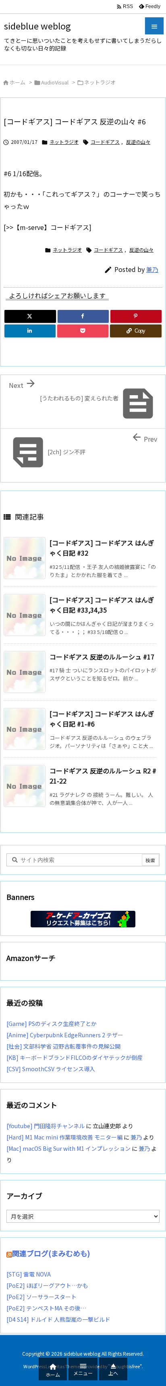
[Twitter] (30, 316)
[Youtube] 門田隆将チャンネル (45, 1126)
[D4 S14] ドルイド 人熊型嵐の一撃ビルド (58, 1319)
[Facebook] (83, 316)
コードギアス (105, 141)
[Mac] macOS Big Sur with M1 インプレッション (68, 1148)
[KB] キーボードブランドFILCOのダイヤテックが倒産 (74, 1057)
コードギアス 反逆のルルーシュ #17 (102, 656)
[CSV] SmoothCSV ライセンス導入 (50, 1069)
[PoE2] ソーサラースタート (41, 1297)
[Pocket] (82, 330)
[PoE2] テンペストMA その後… (46, 1308)
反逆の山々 (138, 141)
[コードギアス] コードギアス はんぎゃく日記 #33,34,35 (102, 605)
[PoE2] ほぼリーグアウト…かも (47, 1285)
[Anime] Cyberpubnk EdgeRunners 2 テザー (64, 1035)
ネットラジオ (100, 82)
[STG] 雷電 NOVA (28, 1274)
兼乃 (152, 269)
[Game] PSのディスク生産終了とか (51, 1023)
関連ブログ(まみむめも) (51, 1253)
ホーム (17, 82)
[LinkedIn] (30, 330)
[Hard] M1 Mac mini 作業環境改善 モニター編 (64, 1137)
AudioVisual (54, 82)
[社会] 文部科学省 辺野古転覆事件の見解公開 (63, 1046)
